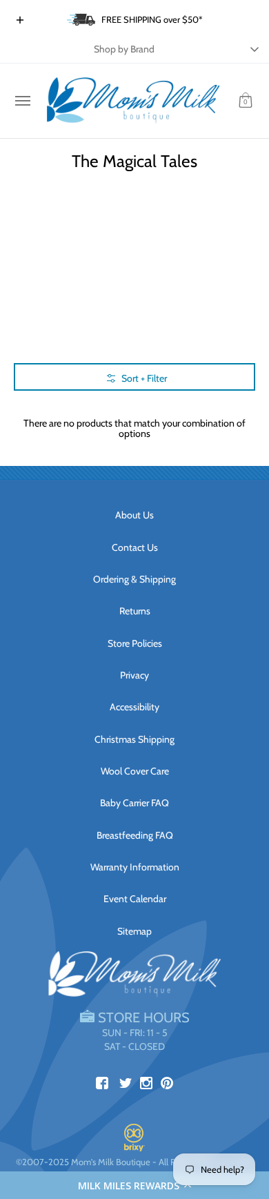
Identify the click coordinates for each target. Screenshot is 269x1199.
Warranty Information (134, 867)
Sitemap (134, 931)
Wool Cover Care (135, 771)
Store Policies (135, 643)
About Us (134, 515)
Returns (134, 611)
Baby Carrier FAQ (134, 803)
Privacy (134, 675)
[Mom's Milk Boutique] (133, 100)
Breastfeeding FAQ (135, 835)
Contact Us (135, 547)
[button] (134, 1185)
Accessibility (134, 707)
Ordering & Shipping (134, 579)
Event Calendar (134, 899)
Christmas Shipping (134, 739)
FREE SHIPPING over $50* (152, 19)
